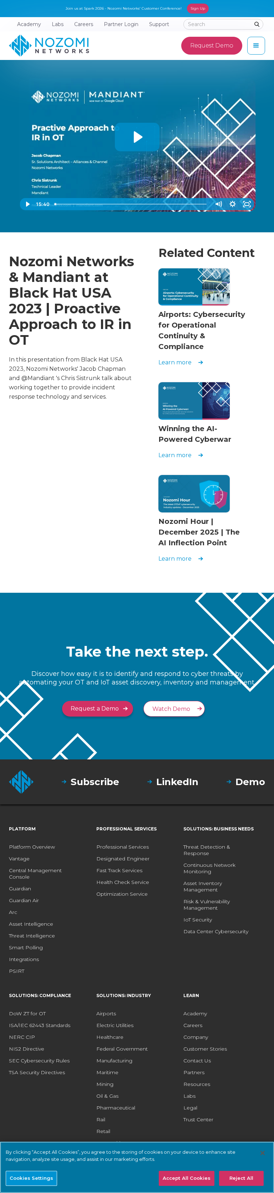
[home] (49, 46)
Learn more (175, 362)
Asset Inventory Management (202, 886)
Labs (189, 1096)
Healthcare (109, 1037)
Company (195, 1037)
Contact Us (197, 1060)
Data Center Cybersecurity (215, 931)
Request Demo (211, 45)
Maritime (107, 1072)
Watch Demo (171, 709)
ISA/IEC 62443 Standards (39, 1025)
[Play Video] (27, 204)
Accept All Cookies (186, 1178)
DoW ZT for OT (27, 1013)
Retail (103, 1131)
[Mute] (218, 204)
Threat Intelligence (32, 935)
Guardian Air (24, 900)
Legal (190, 1107)
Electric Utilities (114, 1025)
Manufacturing (114, 1060)
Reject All (241, 1178)
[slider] (131, 204)
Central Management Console (35, 873)
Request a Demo (95, 708)
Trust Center (198, 1119)
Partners (193, 1072)
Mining (104, 1084)
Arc (13, 912)
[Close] (262, 1153)
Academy (195, 1013)
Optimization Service (122, 894)
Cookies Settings (31, 1178)
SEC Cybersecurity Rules (39, 1060)
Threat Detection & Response (206, 850)
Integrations (24, 959)
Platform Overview (32, 847)
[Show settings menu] (232, 204)
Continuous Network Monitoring (209, 868)
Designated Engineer (122, 858)
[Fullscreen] (247, 204)
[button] (256, 46)
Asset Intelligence (31, 924)
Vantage (19, 858)
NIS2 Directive (26, 1049)
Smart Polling (26, 947)
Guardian (20, 888)
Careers (192, 1025)
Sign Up (198, 8)
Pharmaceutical (115, 1107)
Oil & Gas (107, 1096)
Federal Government (122, 1049)
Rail (100, 1119)
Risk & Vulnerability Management (206, 904)
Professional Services (122, 847)
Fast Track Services (119, 870)
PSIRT (16, 971)
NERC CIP (22, 1037)
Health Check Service (122, 882)
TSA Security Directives (37, 1072)
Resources (196, 1084)
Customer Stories (205, 1049)
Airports (106, 1013)
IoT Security (197, 919)
